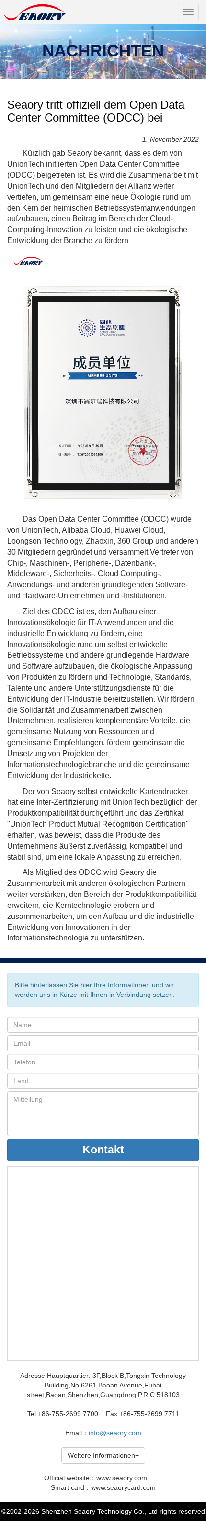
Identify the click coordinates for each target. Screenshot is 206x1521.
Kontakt (103, 1149)
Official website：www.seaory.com (95, 1478)
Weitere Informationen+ (103, 1455)
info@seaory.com (115, 1433)
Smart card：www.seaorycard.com (103, 1487)
